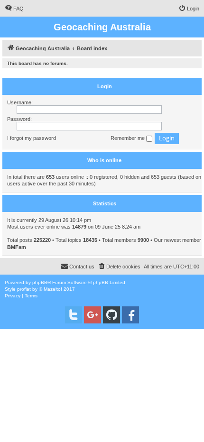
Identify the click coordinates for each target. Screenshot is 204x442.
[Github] (111, 314)
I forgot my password (31, 138)
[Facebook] (130, 314)
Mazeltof (53, 289)
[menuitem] (14, 8)
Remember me (128, 138)
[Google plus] (92, 314)
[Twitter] (73, 314)
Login (104, 86)
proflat (24, 289)
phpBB (39, 282)
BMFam (16, 247)
